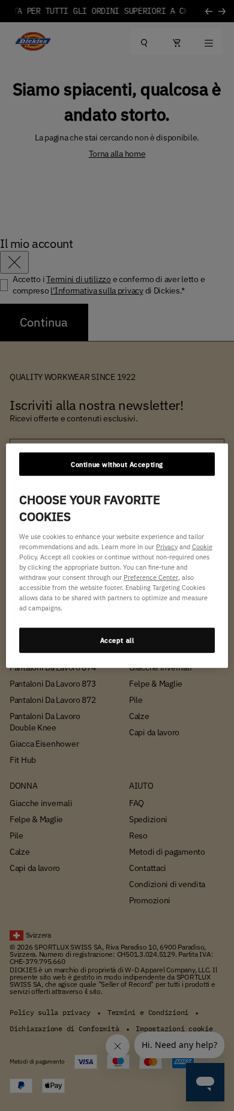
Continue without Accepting (117, 463)
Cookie (202, 545)
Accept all (117, 640)
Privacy (167, 545)
